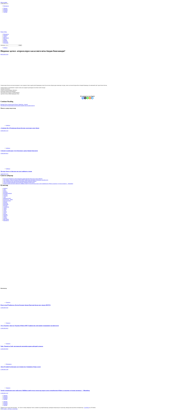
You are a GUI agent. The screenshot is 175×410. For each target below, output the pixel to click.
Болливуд (5, 192)
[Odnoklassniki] (90, 98)
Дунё (4, 197)
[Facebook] (83, 98)
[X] (85, 98)
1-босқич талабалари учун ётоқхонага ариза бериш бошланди (19, 150)
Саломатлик (6, 206)
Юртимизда (6, 6)
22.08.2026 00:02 (4, 348)
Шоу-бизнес (6, 37)
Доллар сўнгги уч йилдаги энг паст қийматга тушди (16, 171)
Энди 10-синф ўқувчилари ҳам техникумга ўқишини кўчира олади (19, 182)
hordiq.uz (5, 47)
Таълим (5, 211)
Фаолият (5, 214)
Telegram (5, 395)
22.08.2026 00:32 (4, 328)
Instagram (5, 396)
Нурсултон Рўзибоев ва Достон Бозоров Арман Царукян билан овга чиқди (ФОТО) (22, 178)
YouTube (5, 399)
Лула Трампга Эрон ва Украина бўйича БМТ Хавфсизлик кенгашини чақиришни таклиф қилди (25, 180)
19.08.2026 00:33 (4, 153)
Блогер (4, 190)
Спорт (4, 210)
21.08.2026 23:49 (4, 369)
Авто (4, 189)
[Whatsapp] (87, 98)
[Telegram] (92, 98)
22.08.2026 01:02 (4, 307)
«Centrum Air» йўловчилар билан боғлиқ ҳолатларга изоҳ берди (20, 128)
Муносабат (5, 42)
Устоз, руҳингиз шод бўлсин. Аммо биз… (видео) (14, 104)
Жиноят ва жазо (7, 198)
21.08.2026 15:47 (4, 393)
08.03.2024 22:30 (4, 54)
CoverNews (86, 407)
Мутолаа (5, 205)
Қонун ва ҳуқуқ (7, 200)
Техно (4, 213)
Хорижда (5, 35)
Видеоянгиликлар (7, 193)
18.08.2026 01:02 (4, 174)
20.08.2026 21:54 (4, 130)
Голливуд (5, 194)
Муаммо (5, 40)
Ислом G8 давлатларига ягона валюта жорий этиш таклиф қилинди (18, 105)
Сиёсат (5, 209)
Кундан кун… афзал (8, 199)
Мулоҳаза (5, 41)
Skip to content (4, 2)
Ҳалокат (5, 218)
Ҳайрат (5, 39)
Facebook (5, 398)
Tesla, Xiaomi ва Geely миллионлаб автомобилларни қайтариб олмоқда (19, 181)
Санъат (5, 36)
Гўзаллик (5, 195)
